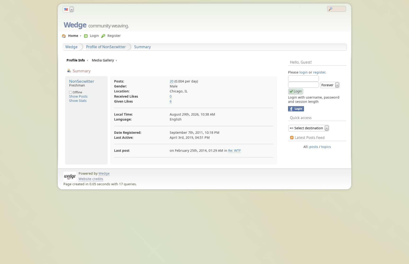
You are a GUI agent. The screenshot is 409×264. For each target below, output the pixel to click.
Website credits (91, 179)
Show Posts (78, 96)
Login (94, 35)
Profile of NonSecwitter (106, 46)
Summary (142, 46)
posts (313, 146)
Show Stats (78, 100)
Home (73, 35)
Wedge (75, 25)
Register (114, 35)
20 (171, 81)
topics (326, 146)
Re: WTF (234, 150)
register (319, 72)
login (303, 72)
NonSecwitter (81, 81)
